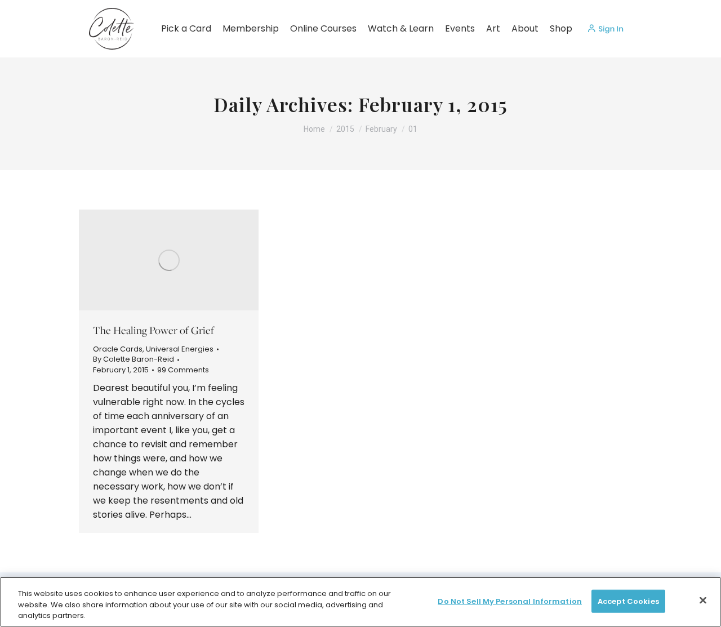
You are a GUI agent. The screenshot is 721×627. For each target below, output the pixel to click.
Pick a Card (186, 28)
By (133, 359)
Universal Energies (179, 349)
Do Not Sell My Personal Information (510, 600)
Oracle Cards (118, 349)
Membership (250, 28)
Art (493, 28)
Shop (561, 28)
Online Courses (323, 28)
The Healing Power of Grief (153, 330)
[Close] (703, 600)
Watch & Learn (401, 28)
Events (460, 28)
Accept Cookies (628, 600)
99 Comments (183, 370)
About (524, 28)
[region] (360, 602)
